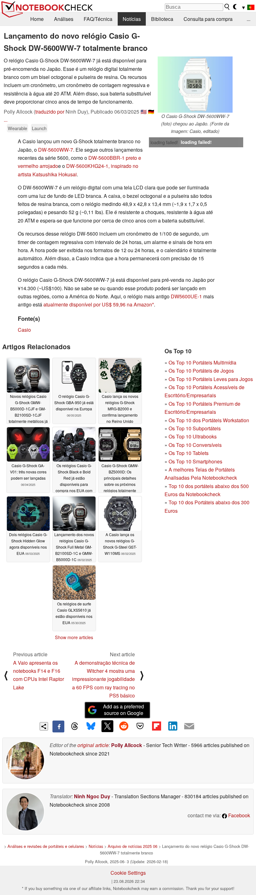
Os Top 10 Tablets (189, 453)
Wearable (17, 128)
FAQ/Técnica (98, 18)
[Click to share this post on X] (107, 726)
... (248, 18)
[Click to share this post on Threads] (75, 726)
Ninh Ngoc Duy (92, 796)
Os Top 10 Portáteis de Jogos (201, 370)
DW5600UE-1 (186, 296)
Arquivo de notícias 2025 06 (132, 846)
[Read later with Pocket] (140, 726)
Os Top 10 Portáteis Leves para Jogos (211, 379)
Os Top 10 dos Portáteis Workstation (209, 420)
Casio (24, 329)
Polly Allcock (126, 745)
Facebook (238, 815)
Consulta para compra (208, 18)
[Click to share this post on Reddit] (124, 726)
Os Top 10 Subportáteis (195, 428)
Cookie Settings (128, 872)
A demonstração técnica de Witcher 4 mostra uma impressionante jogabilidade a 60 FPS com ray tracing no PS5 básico (103, 679)
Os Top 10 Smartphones (195, 461)
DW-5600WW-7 (55, 149)
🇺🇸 (143, 111)
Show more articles (74, 637)
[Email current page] (189, 726)
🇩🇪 (151, 111)
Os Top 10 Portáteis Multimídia (202, 362)
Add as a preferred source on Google (123, 709)
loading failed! (164, 142)
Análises (63, 18)
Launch (39, 128)
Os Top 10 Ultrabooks (193, 436)
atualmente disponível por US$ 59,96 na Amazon (97, 304)
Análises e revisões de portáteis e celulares (45, 846)
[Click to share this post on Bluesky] (91, 726)
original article (93, 745)
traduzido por (49, 111)
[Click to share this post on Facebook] (58, 726)
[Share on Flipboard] (156, 726)
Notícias (132, 18)
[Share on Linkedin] (173, 726)
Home (37, 18)
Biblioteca (162, 18)
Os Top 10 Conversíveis (195, 444)
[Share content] (44, 726)
